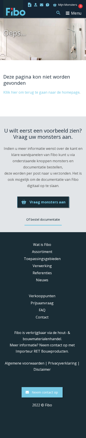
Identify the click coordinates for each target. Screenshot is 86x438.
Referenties (42, 272)
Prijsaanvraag (42, 303)
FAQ (42, 310)
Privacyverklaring (62, 363)
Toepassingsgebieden (42, 258)
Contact (42, 317)
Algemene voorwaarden (24, 363)
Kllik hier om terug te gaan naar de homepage (41, 92)
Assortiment (42, 251)
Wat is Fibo (42, 244)
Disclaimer (42, 369)
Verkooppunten (42, 295)
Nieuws (42, 280)
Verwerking (42, 265)
